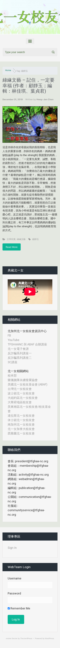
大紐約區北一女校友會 (23, 397)
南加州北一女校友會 (21, 424)
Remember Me (20, 608)
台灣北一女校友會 (20, 389)
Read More (12, 247)
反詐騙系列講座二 (20, 357)
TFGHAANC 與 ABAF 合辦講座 (27, 344)
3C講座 (12, 362)
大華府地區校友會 (20, 402)
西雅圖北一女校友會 (21, 433)
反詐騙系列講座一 (20, 353)
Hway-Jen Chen (45, 99)
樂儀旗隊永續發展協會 (23, 380)
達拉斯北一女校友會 (21, 415)
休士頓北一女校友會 (21, 420)
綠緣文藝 (21, 239)
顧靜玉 (35, 239)
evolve (8, 638)
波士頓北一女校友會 (21, 393)
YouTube (13, 340)
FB (9, 335)
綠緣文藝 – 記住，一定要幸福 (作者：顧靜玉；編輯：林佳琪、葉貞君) (28, 85)
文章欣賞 (11, 239)
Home (8, 70)
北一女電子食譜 (18, 349)
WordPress (49, 638)
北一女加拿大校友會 (21, 429)
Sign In (12, 547)
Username (14, 578)
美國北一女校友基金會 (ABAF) (27, 384)
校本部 (12, 375)
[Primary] (30, 41)
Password (14, 593)
